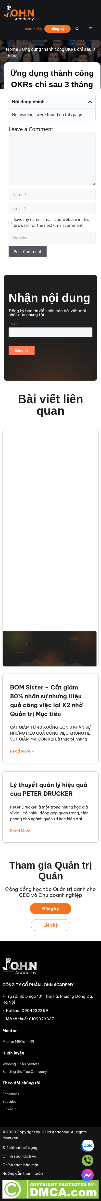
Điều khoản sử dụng (20, 1147)
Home (12, 49)
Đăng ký (57, 29)
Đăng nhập (33, 29)
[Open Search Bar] (77, 28)
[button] (90, 102)
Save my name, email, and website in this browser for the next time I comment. (51, 222)
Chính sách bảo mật (20, 1164)
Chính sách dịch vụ (19, 1156)
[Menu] (90, 28)
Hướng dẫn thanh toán (22, 1173)
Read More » (22, 751)
